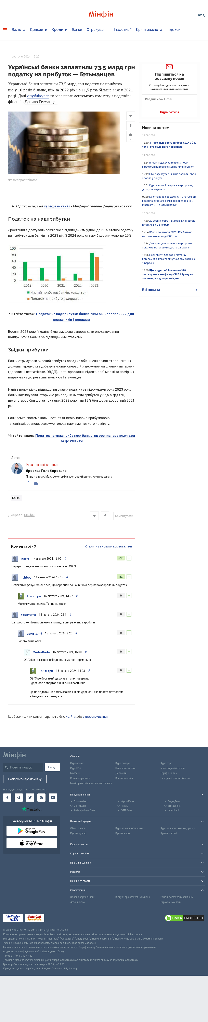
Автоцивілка (77, 902)
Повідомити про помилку (25, 779)
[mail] (36, 483)
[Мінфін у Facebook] (7, 797)
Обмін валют (77, 828)
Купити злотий (168, 833)
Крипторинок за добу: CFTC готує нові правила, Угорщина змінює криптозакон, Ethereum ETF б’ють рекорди (169, 200)
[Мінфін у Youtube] (53, 797)
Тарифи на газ (168, 773)
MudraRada (41, 652)
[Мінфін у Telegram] (19, 797)
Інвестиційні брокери (172, 768)
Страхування (98, 29)
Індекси (173, 29)
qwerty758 (28, 615)
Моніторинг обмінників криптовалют (91, 783)
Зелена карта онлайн (82, 897)
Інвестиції (122, 29)
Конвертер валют (80, 778)
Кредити (59, 29)
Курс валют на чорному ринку (177, 828)
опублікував (38, 95)
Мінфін (29, 515)
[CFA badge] (55, 919)
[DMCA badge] (184, 918)
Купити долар (78, 833)
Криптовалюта (149, 29)
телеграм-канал (57, 206)
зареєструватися (95, 717)
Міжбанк (75, 773)
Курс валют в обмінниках (130, 828)
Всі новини (151, 290)
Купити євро (122, 833)
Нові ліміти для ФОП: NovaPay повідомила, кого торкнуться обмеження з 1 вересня (169, 258)
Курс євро (166, 763)
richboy (26, 577)
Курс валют (76, 763)
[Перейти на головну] (104, 15)
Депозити (38, 29)
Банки (77, 29)
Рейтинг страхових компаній (176, 897)
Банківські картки (125, 768)
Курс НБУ (75, 768)
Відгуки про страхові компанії (132, 897)
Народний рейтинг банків (175, 778)
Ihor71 (25, 558)
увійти (71, 717)
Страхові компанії (170, 902)
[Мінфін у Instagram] (41, 797)
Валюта (18, 29)
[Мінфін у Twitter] (30, 797)
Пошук (52, 767)
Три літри (34, 596)
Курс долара (122, 763)
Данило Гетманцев (41, 101)
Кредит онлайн (124, 778)
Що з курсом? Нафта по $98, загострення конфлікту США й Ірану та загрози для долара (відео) (167, 274)
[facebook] (28, 483)
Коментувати (124, 516)
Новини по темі (156, 128)
